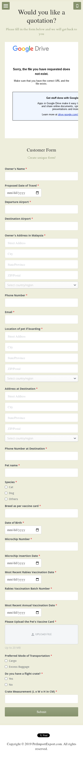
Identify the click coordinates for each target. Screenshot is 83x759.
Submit (41, 712)
